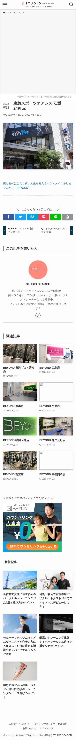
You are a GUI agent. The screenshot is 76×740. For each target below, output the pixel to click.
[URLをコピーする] (67, 217)
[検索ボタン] (71, 4)
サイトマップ (46, 728)
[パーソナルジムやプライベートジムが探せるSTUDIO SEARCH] (38, 4)
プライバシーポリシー (44, 723)
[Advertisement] (38, 54)
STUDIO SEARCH (38, 284)
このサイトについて (19, 723)
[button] (8, 217)
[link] (38, 315)
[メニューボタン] (4, 4)
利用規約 (62, 723)
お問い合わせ (30, 728)
